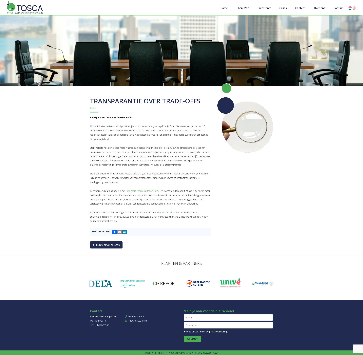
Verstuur (192, 338)
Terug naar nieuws (107, 245)
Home (224, 8)
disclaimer (159, 352)
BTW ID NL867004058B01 (207, 352)
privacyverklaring (218, 331)
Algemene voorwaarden (180, 352)
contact (146, 352)
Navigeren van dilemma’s (167, 212)
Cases (283, 8)
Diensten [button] (263, 8)
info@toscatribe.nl (137, 320)
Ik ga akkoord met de (207, 331)
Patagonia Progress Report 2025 (142, 190)
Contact (338, 8)
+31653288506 (136, 316)
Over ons (319, 8)
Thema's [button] (241, 8)
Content (300, 8)
